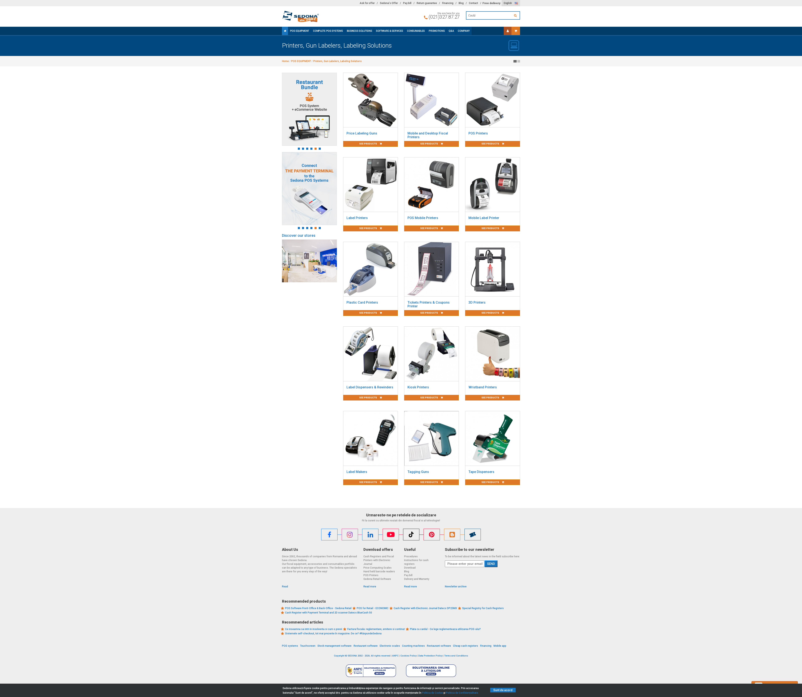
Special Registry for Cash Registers (483, 608)
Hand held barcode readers (379, 571)
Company (464, 30)
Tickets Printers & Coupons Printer (428, 304)
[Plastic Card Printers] (370, 269)
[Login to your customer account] (508, 31)
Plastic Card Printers (362, 302)
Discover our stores (298, 235)
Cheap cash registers (465, 645)
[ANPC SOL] (431, 670)
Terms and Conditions (456, 655)
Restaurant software (366, 645)
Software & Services (389, 30)
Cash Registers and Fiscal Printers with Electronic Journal (378, 560)
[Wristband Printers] (492, 354)
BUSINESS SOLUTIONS (359, 30)
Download (410, 567)
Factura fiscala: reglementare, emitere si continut (376, 629)
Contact (473, 3)
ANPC (395, 655)
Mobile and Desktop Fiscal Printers (427, 135)
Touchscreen (307, 645)
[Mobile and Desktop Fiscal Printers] (431, 100)
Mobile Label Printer (483, 218)
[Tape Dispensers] (492, 438)
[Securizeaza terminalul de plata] (309, 188)
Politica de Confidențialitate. (462, 692)
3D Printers (477, 302)
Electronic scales (390, 645)
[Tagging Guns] (431, 438)
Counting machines (413, 645)
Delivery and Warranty (416, 579)
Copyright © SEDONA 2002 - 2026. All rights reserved (362, 655)
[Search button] (516, 15)
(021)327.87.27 (444, 17)
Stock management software (334, 645)
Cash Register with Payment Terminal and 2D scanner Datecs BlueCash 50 (328, 612)
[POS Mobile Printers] (431, 184)
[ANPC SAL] (371, 670)
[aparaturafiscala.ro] (319, 16)
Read (285, 586)
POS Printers (478, 133)
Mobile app (500, 645)
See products (368, 143)
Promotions (437, 30)
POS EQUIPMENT (299, 30)
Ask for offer (367, 3)
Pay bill (407, 3)
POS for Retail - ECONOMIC (372, 608)
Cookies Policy (408, 655)
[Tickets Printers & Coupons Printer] (431, 269)
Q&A (451, 30)
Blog (461, 3)
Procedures (411, 556)
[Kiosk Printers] (431, 354)
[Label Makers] (370, 438)
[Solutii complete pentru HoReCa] (309, 109)
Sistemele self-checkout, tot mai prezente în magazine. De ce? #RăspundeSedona (333, 633)
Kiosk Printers (418, 387)
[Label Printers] (370, 184)
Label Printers (357, 218)
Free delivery (491, 3)
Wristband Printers (482, 387)
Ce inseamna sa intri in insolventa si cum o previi (313, 629)
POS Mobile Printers (422, 218)
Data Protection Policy (430, 655)
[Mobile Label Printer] (492, 184)
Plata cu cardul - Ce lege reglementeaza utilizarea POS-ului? (445, 629)
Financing (447, 3)
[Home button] (285, 31)
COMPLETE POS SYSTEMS (328, 30)
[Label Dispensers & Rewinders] (370, 354)
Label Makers (356, 472)
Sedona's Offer (389, 3)
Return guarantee (427, 3)
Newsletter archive (456, 586)
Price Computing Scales (377, 567)
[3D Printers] (492, 269)
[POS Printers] (492, 100)
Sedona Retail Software (377, 579)
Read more (369, 586)
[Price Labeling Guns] (370, 100)
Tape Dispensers (481, 472)
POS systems (290, 645)
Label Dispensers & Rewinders (369, 387)
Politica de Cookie (432, 692)
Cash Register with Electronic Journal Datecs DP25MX (425, 608)
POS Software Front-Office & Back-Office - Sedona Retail (318, 608)
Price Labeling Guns (361, 133)
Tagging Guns (418, 472)
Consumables (416, 30)
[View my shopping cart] (515, 31)
